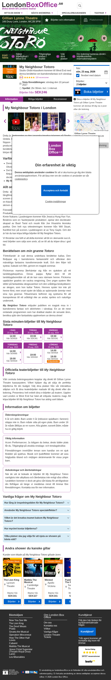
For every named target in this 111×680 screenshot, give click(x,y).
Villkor (47, 628)
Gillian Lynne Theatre (20, 18)
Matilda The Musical (29, 560)
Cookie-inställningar (55, 201)
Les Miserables (17, 657)
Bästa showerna (40, 13)
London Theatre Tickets (52, 636)
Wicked (48, 559)
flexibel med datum (91, 75)
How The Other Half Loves (19, 639)
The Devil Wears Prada (17, 627)
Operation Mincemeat (20, 635)
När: (78, 68)
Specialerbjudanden (74, 13)
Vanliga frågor (51, 632)
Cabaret (13, 643)
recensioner (42, 77)
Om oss (48, 622)
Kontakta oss (50, 625)
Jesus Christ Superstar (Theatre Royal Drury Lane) (20, 651)
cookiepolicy (21, 179)
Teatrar (99, 13)
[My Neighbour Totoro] (16, 121)
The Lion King (10, 559)
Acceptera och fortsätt (55, 190)
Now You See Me (18, 620)
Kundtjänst (87, 631)
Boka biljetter (93, 92)
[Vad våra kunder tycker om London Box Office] (90, 656)
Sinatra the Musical (19, 632)
